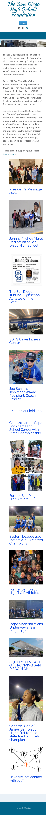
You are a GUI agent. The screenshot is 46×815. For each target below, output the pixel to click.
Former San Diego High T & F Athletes (24, 591)
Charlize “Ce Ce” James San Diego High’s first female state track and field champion (24, 732)
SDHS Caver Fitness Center (24, 341)
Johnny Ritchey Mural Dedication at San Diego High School (26, 242)
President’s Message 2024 (25, 191)
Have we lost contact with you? (25, 778)
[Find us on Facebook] (23, 28)
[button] (23, 35)
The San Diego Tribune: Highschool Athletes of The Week (24, 297)
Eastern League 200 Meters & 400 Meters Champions (26, 540)
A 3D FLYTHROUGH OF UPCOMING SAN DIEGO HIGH (25, 665)
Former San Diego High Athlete (23, 497)
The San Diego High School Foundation (23, 9)
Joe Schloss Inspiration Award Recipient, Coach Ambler (22, 394)
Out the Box (26, 808)
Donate (23, 23)
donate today (9, 154)
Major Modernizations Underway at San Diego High (26, 627)
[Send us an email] (19, 28)
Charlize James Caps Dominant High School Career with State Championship (25, 428)
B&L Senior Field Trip (25, 411)
